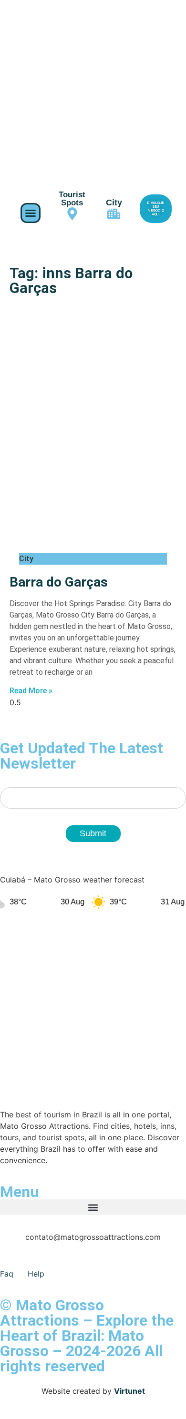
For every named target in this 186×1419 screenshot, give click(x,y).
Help (36, 1273)
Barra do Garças (59, 582)
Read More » (31, 690)
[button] (31, 213)
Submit (93, 833)
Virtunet (129, 1391)
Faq (6, 1273)
